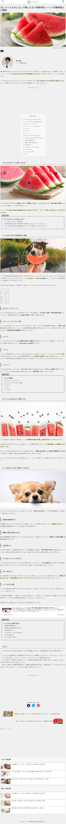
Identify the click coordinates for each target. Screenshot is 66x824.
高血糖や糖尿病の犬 (30, 140)
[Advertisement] (33, 100)
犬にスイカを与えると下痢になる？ (32, 135)
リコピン (27, 131)
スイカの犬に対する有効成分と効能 (32, 121)
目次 (31, 116)
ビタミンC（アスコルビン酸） (32, 126)
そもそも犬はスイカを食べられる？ (32, 119)
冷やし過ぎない (29, 149)
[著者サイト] (28, 705)
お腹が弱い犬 (28, 144)
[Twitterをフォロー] (33, 705)
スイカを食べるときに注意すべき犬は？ (33, 137)
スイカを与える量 (29, 151)
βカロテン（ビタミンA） (31, 124)
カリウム (27, 128)
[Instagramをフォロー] (38, 705)
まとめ (25, 154)
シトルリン (27, 133)
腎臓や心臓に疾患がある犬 (31, 142)
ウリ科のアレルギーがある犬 (32, 147)
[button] (61, 404)
